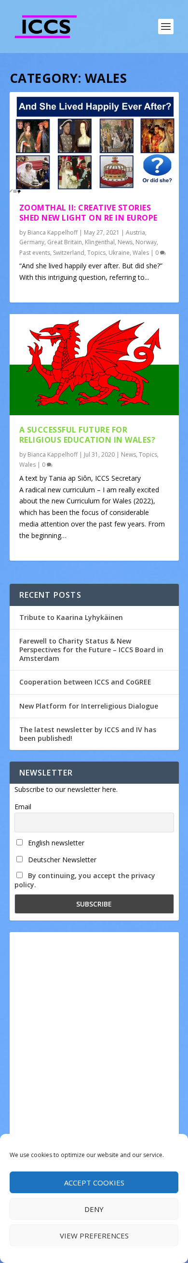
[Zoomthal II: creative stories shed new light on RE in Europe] (94, 142)
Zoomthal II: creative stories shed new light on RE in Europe (88, 212)
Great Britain (64, 242)
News (125, 242)
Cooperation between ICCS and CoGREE (85, 681)
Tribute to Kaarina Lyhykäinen (71, 617)
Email (22, 806)
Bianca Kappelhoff (52, 232)
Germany (31, 242)
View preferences (94, 1235)
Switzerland (68, 253)
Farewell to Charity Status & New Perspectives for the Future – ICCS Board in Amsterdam (91, 649)
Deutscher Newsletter (61, 859)
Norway (146, 242)
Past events (34, 253)
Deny (94, 1209)
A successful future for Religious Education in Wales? (87, 434)
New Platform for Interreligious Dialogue (88, 705)
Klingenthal (100, 242)
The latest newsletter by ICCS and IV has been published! (87, 734)
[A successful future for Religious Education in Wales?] (94, 364)
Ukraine (119, 253)
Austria (135, 232)
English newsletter (55, 842)
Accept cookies (94, 1182)
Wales (141, 253)
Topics (96, 253)
